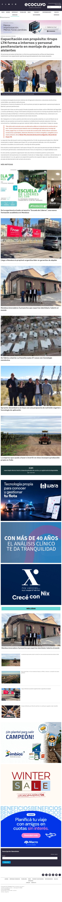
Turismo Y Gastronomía (36, 13)
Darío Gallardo (7, 889)
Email (4, 856)
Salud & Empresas (56, 13)
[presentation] (4, 79)
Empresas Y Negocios (15, 13)
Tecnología (23, 12)
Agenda (8, 12)
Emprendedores (46, 12)
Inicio (3, 12)
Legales (28, 882)
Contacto (33, 882)
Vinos (29, 12)
